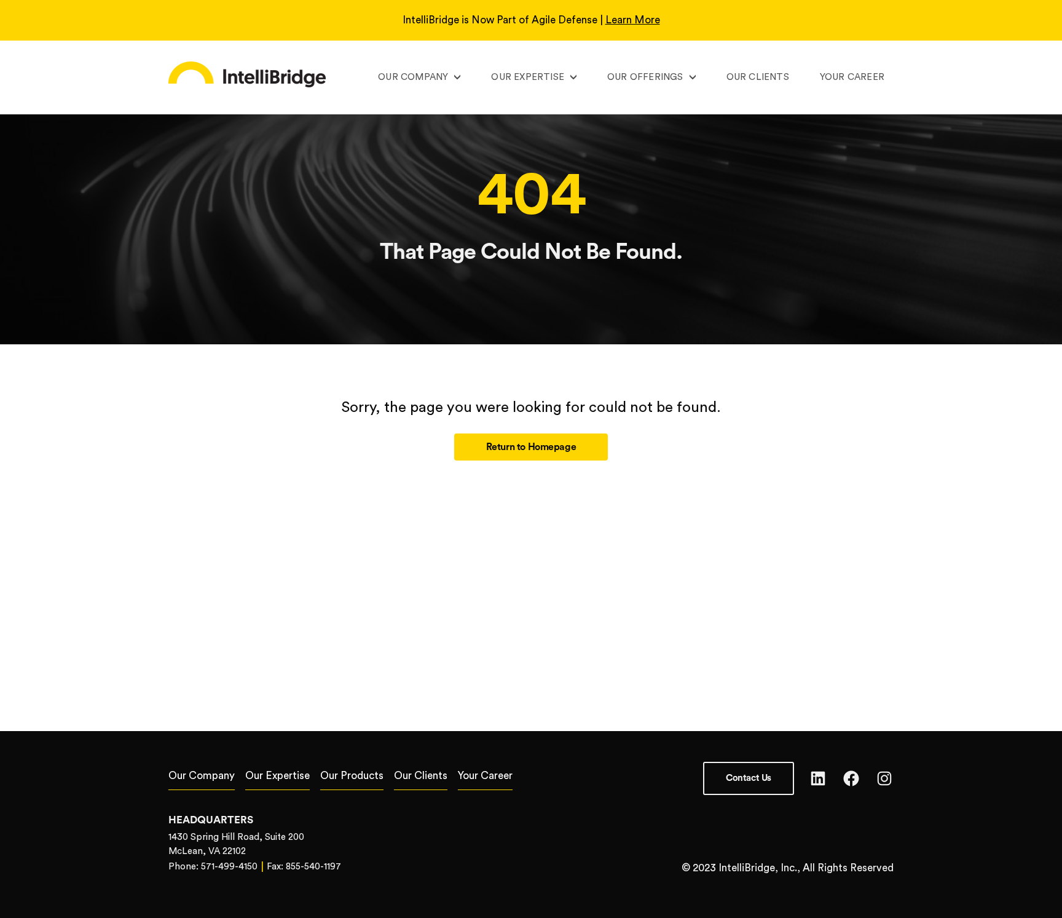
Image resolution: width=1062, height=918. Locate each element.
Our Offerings (645, 77)
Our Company (413, 77)
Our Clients (757, 77)
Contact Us (748, 778)
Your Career (852, 77)
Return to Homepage (531, 447)
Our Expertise (527, 77)
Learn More (632, 20)
